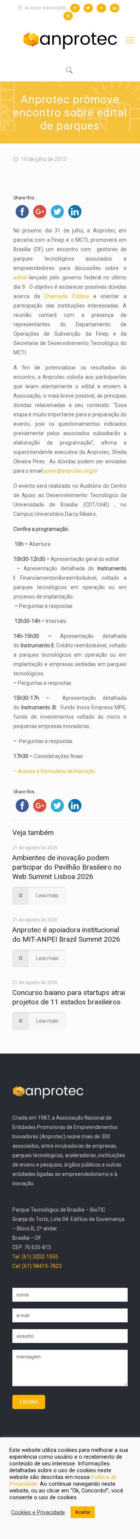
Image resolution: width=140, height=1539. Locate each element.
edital (20, 277)
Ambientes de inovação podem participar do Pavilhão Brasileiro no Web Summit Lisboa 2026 (66, 867)
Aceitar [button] (82, 1512)
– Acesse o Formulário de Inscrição (54, 771)
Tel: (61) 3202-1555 (35, 1257)
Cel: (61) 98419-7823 (37, 1266)
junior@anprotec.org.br (71, 471)
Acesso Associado (45, 8)
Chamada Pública (66, 296)
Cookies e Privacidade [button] (38, 1512)
